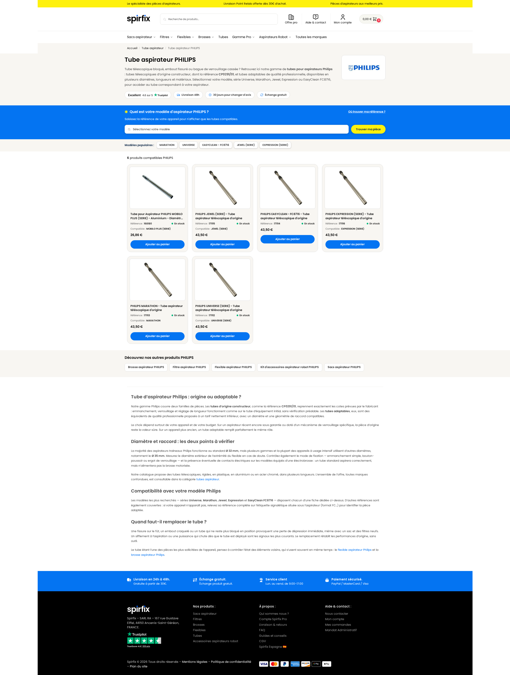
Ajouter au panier (157, 244)
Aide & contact (315, 22)
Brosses (199, 625)
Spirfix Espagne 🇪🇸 (273, 647)
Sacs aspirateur (205, 613)
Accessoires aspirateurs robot (215, 641)
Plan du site (138, 666)
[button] (371, 18)
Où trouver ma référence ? (367, 112)
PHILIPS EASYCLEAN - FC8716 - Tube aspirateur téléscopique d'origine (285, 216)
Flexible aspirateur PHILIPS (233, 367)
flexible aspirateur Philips (355, 550)
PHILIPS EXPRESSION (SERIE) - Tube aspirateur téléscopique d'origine (349, 216)
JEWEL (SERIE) (246, 145)
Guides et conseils (273, 636)
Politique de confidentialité (231, 662)
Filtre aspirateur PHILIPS (189, 367)
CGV (262, 641)
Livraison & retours (273, 625)
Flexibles (199, 630)
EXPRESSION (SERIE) (275, 145)
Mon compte (343, 22)
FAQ (262, 630)
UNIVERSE (188, 145)
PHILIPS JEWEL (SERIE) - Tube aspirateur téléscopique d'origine (218, 216)
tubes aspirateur (207, 479)
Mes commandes (338, 625)
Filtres (197, 619)
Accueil (132, 48)
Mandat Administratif (341, 630)
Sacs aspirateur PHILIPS (344, 367)
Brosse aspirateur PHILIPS (146, 367)
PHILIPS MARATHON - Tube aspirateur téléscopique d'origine (156, 308)
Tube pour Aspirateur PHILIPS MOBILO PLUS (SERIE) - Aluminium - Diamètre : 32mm (157, 216)
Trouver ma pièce (368, 129)
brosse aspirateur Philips (147, 555)
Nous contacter (336, 613)
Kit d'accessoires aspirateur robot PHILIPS (290, 367)
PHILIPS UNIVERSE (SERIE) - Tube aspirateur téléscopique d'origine (218, 308)
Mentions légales (194, 662)
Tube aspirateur (153, 48)
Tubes (197, 636)
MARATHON (167, 145)
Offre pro (291, 22)
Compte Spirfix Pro (273, 619)
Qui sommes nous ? (274, 613)
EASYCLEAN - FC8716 (215, 145)
